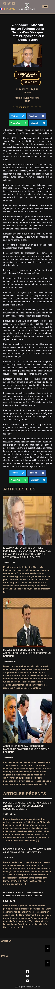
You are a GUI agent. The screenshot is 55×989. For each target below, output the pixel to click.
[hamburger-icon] (45, 6)
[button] (27, 75)
